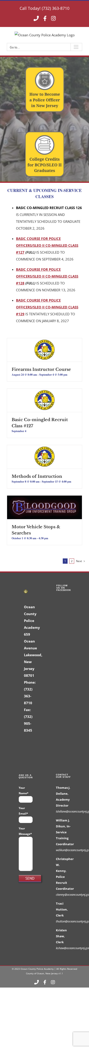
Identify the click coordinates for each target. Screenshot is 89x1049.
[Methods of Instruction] (44, 448)
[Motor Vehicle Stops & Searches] (44, 499)
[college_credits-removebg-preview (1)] (45, 132)
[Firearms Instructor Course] (44, 341)
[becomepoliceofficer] (45, 68)
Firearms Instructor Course (41, 369)
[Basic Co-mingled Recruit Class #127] (44, 392)
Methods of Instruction (37, 476)
